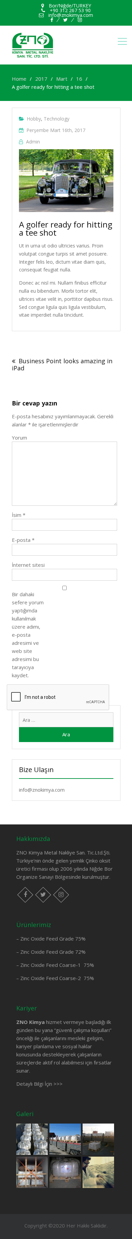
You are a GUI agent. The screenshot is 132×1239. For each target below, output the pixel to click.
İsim (18, 514)
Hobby (34, 118)
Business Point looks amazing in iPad (62, 364)
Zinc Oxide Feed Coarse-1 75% (57, 964)
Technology (56, 118)
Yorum (19, 437)
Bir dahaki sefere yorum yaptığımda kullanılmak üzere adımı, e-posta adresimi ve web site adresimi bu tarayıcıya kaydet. (28, 635)
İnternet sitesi (28, 564)
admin (33, 141)
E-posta (23, 539)
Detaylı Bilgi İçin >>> (39, 1083)
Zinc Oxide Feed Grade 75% (53, 938)
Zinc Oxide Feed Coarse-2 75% (57, 978)
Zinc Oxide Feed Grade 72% (53, 951)
